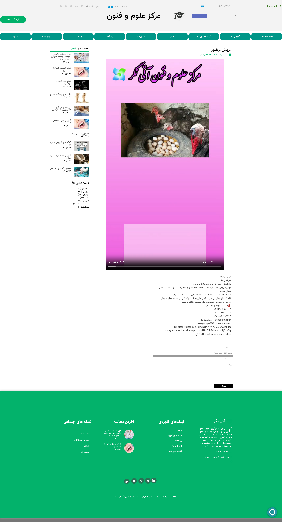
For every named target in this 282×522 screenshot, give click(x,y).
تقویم (84, 197)
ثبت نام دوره (205, 36)
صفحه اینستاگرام (81, 440)
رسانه (79, 36)
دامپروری (204, 54)
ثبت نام (89, 6)
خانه (180, 430)
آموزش (236, 36)
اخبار (172, 36)
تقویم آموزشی (175, 451)
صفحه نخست (267, 36)
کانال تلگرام (84, 434)
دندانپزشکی (83, 207)
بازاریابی (83, 194)
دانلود (15, 36)
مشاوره (142, 36)
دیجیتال (83, 191)
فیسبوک (85, 452)
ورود (97, 6)
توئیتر (86, 446)
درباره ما (47, 36)
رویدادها (178, 440)
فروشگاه (111, 36)
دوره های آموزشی (174, 435)
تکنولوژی (83, 188)
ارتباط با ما (177, 446)
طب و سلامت (81, 203)
